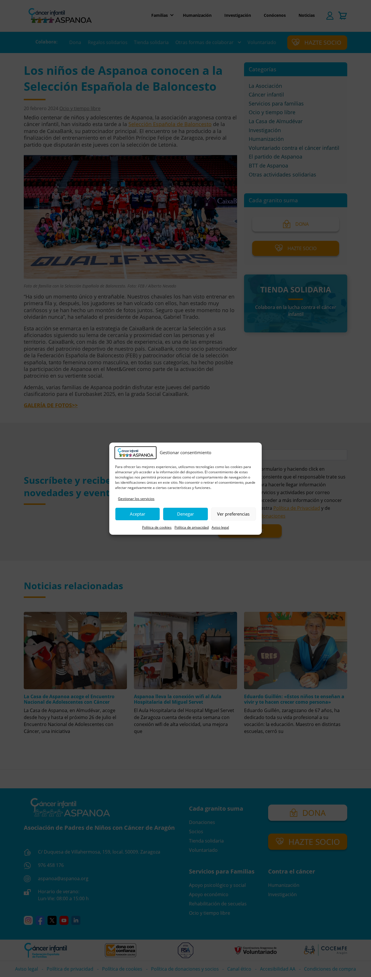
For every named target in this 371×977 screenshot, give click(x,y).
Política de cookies (157, 527)
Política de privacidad (191, 527)
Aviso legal (220, 527)
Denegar (185, 514)
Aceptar (137, 514)
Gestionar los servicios (136, 498)
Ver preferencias (233, 514)
